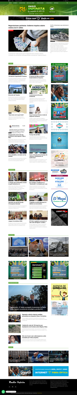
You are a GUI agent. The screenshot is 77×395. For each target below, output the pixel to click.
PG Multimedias (39, 393)
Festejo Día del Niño (34, 134)
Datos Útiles (22, 2)
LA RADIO (15, 2)
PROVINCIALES (11, 180)
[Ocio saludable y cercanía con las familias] (17, 148)
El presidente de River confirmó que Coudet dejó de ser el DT (17, 360)
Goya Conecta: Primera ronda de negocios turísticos (38, 115)
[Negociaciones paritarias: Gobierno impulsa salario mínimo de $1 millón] (28, 41)
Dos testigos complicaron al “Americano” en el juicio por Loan (38, 183)
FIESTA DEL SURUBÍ (30, 2)
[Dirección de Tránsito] (17, 89)
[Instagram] (66, 1)
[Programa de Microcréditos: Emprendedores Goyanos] (38, 70)
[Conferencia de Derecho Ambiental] (38, 89)
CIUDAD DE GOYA (40, 2)
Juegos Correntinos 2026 (15, 221)
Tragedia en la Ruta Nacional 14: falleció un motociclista (37, 203)
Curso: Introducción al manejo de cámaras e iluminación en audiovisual (38, 156)
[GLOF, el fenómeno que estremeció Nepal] (59, 35)
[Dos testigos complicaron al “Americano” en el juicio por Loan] (38, 176)
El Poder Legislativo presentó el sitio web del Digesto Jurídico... (38, 221)
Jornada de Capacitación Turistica (17, 76)
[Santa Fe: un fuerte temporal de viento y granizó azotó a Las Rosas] (59, 247)
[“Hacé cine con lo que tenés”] (17, 109)
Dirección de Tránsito (14, 95)
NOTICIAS (56, 2)
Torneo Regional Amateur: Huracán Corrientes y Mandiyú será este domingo (57, 360)
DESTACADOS (53, 41)
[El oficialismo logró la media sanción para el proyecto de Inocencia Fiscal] (18, 247)
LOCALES (10, 74)
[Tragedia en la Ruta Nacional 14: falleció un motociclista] (38, 196)
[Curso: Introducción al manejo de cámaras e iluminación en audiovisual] (38, 148)
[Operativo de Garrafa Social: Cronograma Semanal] (17, 196)
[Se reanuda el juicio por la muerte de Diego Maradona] (38, 247)
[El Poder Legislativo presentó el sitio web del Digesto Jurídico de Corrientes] (38, 215)
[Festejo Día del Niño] (38, 128)
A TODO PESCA (49, 2)
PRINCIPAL (11, 30)
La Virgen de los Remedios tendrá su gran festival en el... (17, 183)
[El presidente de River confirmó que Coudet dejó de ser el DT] (18, 357)
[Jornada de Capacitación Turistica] (17, 70)
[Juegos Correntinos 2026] (17, 215)
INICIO (10, 2)
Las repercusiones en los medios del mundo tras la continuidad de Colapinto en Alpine (38, 360)
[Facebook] (64, 1)
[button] (67, 3)
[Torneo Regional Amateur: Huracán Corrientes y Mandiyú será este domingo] (59, 357)
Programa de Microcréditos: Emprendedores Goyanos (36, 77)
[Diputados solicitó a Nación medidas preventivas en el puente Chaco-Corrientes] (14, 318)
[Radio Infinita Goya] (14, 11)
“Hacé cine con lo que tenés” (16, 115)
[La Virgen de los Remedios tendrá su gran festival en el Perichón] (17, 176)
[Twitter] (68, 1)
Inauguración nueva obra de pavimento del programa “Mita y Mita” (17, 136)
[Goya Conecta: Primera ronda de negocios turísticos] (38, 109)
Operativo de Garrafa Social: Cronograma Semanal (16, 203)
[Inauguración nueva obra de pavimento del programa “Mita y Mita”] (17, 128)
